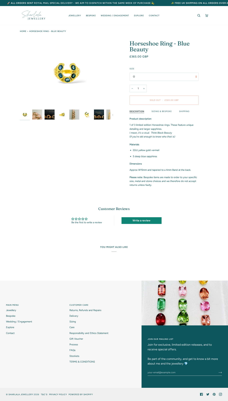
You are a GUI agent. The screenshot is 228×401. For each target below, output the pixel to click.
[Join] (217, 372)
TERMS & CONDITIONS (82, 361)
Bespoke (10, 315)
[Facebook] (201, 394)
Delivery (73, 315)
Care (71, 327)
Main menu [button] (12, 305)
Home (23, 31)
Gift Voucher (76, 338)
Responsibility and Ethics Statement (88, 333)
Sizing (72, 321)
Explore (10, 327)
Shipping (184, 111)
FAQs (72, 350)
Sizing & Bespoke (162, 111)
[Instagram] (220, 394)
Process (73, 344)
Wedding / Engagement (19, 321)
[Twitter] (207, 394)
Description (137, 111)
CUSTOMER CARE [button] (78, 305)
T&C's (44, 394)
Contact (10, 333)
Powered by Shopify (81, 394)
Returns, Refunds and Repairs (85, 310)
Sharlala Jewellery (21, 394)
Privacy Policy (58, 394)
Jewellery (11, 310)
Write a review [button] (141, 220)
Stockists (74, 356)
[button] (74, 15)
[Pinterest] (214, 394)
